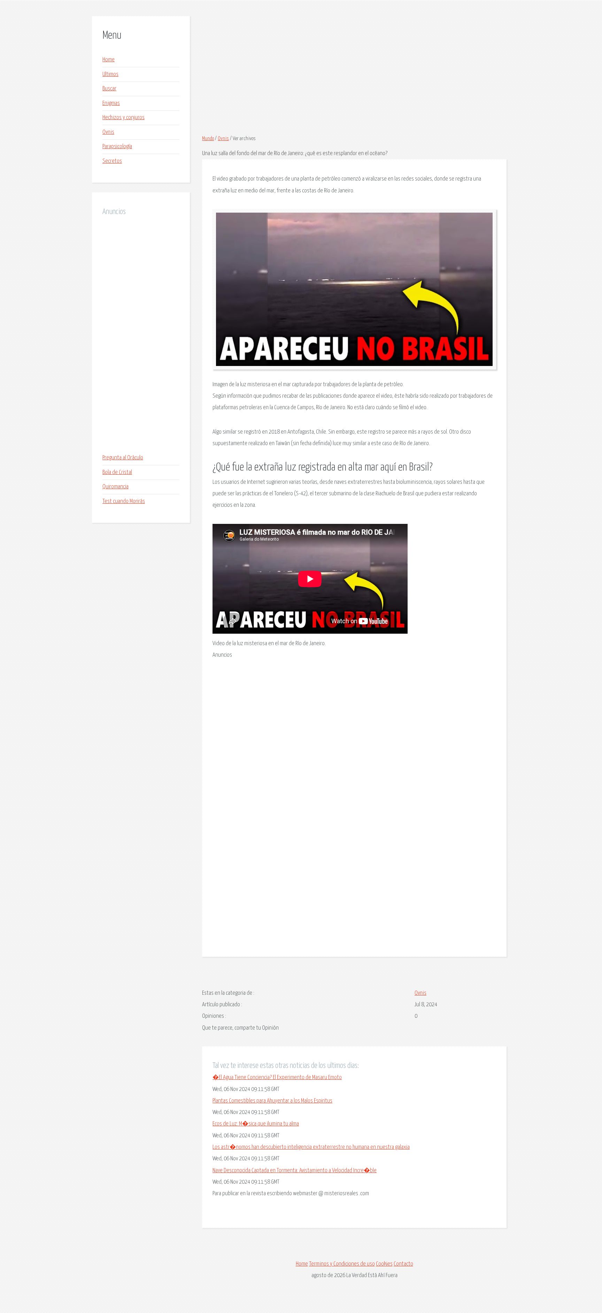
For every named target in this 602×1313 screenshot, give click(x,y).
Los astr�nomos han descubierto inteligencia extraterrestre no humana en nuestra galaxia (311, 1147)
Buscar (109, 89)
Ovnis (108, 132)
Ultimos (110, 74)
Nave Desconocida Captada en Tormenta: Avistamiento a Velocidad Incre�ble (295, 1171)
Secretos (112, 161)
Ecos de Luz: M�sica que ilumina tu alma (256, 1124)
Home (108, 60)
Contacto (403, 1264)
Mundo (208, 138)
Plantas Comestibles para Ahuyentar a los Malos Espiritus (272, 1101)
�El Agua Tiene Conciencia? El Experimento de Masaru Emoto (277, 1078)
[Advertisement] (140, 335)
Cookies (384, 1264)
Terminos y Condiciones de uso (342, 1264)
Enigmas (111, 103)
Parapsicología (117, 147)
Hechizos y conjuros (123, 118)
